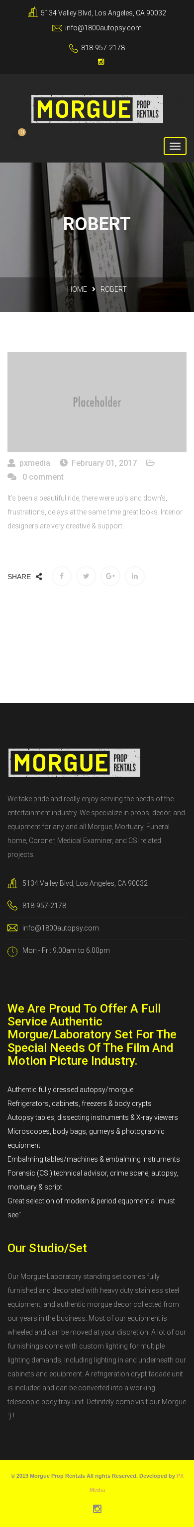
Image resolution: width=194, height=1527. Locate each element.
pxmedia (34, 463)
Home (77, 289)
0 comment (42, 477)
